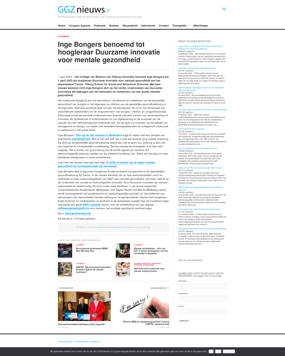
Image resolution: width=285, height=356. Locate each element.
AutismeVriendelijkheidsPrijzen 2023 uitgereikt (81, 324)
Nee (218, 351)
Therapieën (179, 25)
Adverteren (148, 25)
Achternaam (183, 293)
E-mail (181, 306)
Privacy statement (82, 341)
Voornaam (182, 281)
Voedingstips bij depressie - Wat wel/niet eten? (197, 68)
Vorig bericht (67, 288)
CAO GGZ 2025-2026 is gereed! (191, 129)
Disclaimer (95, 341)
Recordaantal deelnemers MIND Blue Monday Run (92, 249)
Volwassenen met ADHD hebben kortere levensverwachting (202, 228)
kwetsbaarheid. (81, 139)
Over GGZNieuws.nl (66, 341)
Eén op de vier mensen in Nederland (99, 135)
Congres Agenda (79, 25)
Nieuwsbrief (130, 25)
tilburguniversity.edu (78, 213)
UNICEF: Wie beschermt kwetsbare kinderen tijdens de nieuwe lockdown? (93, 269)
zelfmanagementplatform (73, 208)
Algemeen (63, 36)
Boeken (114, 25)
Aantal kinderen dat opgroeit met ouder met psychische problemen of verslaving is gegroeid (200, 47)
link (148, 227)
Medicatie (147, 263)
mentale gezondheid (125, 227)
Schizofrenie (148, 265)
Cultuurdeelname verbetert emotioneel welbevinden (199, 209)
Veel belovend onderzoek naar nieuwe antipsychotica (149, 269)
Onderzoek (156, 263)
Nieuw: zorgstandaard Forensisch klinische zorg (197, 148)
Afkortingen (200, 25)
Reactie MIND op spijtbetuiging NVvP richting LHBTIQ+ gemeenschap (146, 322)
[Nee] (281, 351)
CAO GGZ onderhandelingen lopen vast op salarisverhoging (202, 109)
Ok (211, 351)
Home (61, 25)
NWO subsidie (92, 204)
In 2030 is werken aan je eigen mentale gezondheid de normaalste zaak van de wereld (106, 164)
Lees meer (229, 351)
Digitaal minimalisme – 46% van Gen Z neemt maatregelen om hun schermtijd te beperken (151, 251)
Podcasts (100, 25)
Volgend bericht (159, 288)
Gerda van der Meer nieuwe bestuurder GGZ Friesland (200, 167)
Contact (164, 25)
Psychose (138, 265)
